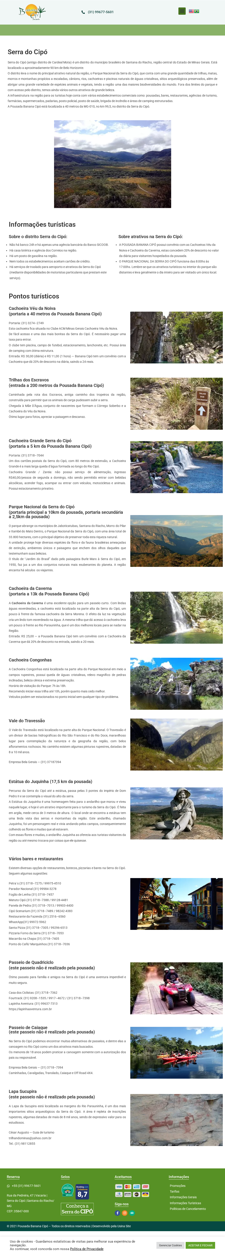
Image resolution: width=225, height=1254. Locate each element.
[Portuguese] (196, 11)
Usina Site (124, 1226)
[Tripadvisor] (132, 1213)
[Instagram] (124, 1213)
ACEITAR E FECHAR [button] (200, 1245)
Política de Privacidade (86, 1249)
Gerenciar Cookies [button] (170, 1245)
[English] (191, 11)
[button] (182, 11)
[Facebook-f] (117, 1213)
